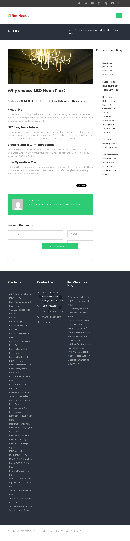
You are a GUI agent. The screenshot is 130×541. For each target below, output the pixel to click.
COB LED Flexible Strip (19, 309)
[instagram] (92, 3)
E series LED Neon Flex (20, 364)
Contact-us (14, 317)
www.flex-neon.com (51, 316)
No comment (79, 101)
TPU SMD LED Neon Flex (20, 506)
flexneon (46, 322)
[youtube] (112, 3)
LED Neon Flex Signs (18, 439)
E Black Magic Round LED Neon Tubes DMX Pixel (110, 85)
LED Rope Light (16, 451)
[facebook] (79, 3)
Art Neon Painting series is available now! (110, 143)
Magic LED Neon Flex (19, 455)
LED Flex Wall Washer (19, 435)
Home (71, 30)
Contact (12, 313)
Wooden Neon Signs (19, 510)
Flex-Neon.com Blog (18, 408)
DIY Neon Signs (16, 321)
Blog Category (84, 30)
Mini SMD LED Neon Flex (20, 459)
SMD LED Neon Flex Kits (20, 478)
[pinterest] (99, 3)
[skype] (105, 3)
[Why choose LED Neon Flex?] (50, 66)
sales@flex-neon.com (52, 311)
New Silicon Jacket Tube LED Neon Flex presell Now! (79, 300)
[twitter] (85, 3)
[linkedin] (119, 3)
